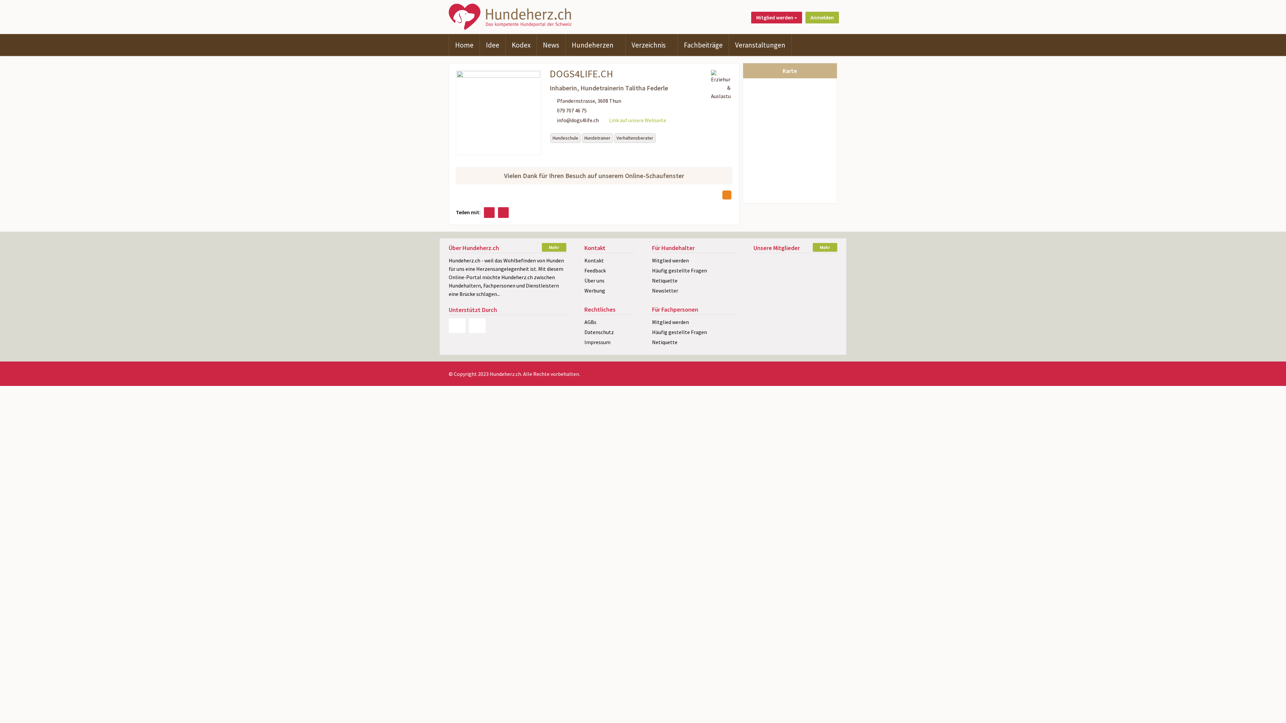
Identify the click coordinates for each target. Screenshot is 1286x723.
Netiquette (664, 280)
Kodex (521, 45)
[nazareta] (795, 286)
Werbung (594, 290)
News (551, 45)
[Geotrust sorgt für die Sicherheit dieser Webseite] (477, 325)
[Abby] (824, 286)
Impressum (597, 342)
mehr (554, 247)
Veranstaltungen (760, 45)
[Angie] (824, 262)
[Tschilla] (766, 297)
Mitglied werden (670, 260)
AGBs (590, 322)
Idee (492, 45)
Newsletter (665, 290)
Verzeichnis (649, 45)
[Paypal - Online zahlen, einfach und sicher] (457, 325)
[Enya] (766, 262)
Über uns (594, 280)
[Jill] (795, 262)
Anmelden (822, 17)
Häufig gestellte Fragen (679, 270)
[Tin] (824, 297)
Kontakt (594, 260)
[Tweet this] (503, 212)
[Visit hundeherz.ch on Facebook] (489, 212)
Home (464, 45)
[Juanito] (766, 274)
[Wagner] (766, 286)
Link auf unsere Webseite (637, 120)
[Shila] (795, 297)
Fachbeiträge (703, 45)
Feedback (595, 270)
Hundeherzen (593, 45)
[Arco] (795, 274)
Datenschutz (599, 332)
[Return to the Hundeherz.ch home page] (511, 16)
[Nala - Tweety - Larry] (824, 274)
